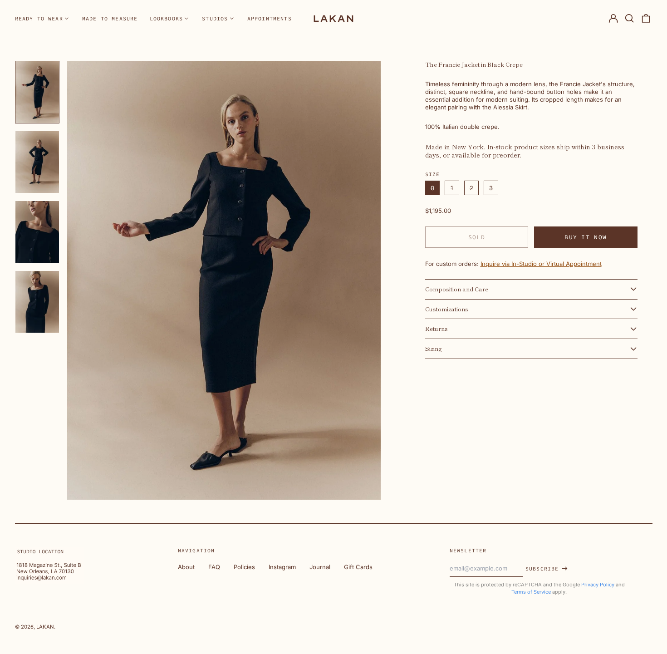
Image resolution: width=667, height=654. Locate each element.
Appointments (269, 18)
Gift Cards (358, 566)
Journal (319, 566)
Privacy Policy (597, 584)
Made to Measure (110, 18)
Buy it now (585, 237)
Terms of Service (531, 592)
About (186, 566)
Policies (244, 566)
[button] (629, 18)
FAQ (214, 566)
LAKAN (45, 627)
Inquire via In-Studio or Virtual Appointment (541, 263)
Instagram (282, 566)
